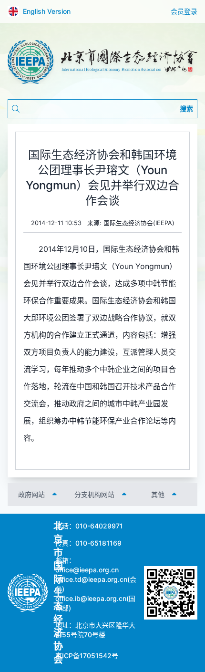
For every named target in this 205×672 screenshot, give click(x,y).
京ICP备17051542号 (86, 655)
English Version (47, 11)
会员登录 (184, 11)
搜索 (186, 108)
